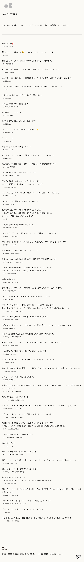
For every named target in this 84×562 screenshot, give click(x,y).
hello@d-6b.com (55, 554)
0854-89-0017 (42, 554)
